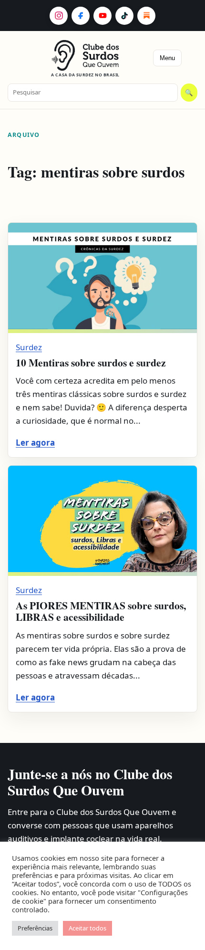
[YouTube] (102, 16)
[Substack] (146, 16)
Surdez (29, 347)
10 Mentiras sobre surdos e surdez (91, 362)
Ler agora (35, 442)
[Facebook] (81, 16)
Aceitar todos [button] (87, 928)
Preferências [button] (35, 928)
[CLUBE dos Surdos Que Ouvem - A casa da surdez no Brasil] (85, 55)
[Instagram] (59, 16)
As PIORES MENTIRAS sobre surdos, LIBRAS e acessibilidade (101, 611)
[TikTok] (124, 16)
